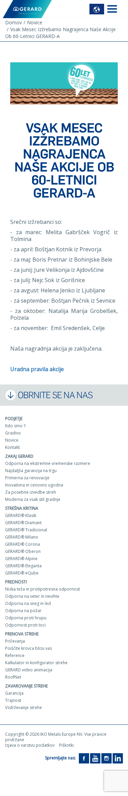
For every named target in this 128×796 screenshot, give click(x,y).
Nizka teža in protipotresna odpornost (42, 589)
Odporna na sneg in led (28, 603)
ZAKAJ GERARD (19, 456)
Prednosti (16, 582)
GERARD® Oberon (23, 551)
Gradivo (13, 433)
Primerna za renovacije (27, 478)
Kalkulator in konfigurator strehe (36, 663)
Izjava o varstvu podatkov (30, 745)
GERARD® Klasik (20, 515)
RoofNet (13, 677)
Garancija (14, 693)
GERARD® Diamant (23, 523)
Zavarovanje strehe (26, 686)
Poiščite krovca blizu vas (28, 648)
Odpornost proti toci (25, 625)
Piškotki (66, 745)
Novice (11, 440)
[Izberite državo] (96, 9)
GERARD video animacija (28, 670)
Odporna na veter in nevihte (32, 596)
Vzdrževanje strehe (23, 707)
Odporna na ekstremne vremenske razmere (47, 463)
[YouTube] (95, 758)
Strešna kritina (21, 508)
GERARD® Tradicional (26, 530)
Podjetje (14, 418)
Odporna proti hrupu (25, 618)
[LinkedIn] (118, 758)
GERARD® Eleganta (23, 566)
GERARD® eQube (22, 573)
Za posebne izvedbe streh (30, 492)
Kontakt (12, 447)
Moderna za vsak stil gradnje (32, 499)
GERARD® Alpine (21, 558)
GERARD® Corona (22, 544)
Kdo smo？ (16, 426)
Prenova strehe (22, 634)
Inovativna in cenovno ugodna (34, 485)
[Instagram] (106, 758)
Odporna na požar (23, 611)
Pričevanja (15, 641)
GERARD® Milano (21, 537)
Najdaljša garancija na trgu (31, 470)
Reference (15, 655)
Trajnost (13, 700)
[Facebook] (84, 758)
